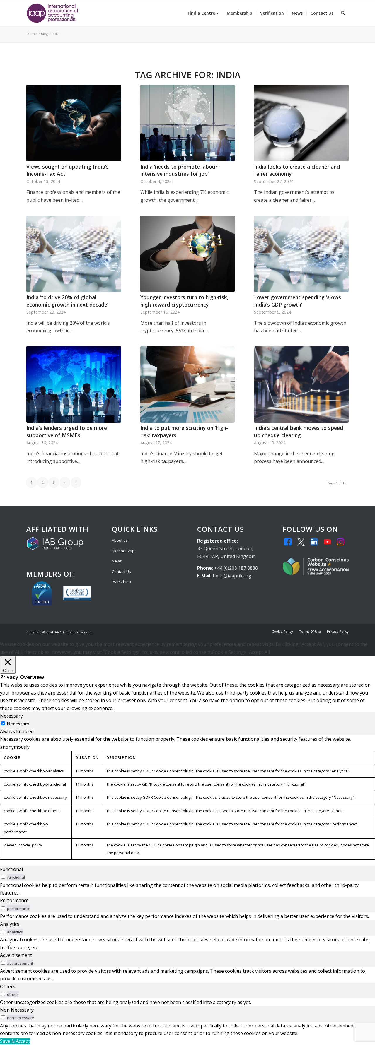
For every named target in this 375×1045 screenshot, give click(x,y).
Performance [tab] (14, 900)
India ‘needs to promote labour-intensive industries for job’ (179, 170)
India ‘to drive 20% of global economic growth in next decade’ (67, 301)
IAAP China (121, 581)
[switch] (3, 877)
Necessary (18, 723)
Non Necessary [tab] (17, 1010)
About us (120, 540)
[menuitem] (203, 13)
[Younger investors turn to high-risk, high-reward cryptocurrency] (187, 254)
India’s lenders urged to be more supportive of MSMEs (66, 431)
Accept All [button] (259, 652)
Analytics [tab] (9, 924)
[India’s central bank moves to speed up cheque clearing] (301, 384)
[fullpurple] (52, 13)
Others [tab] (7, 986)
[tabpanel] (187, 797)
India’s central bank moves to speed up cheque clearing (298, 431)
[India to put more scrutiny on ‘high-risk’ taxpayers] (187, 384)
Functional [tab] (11, 869)
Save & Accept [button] (15, 1041)
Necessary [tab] (11, 716)
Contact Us (121, 571)
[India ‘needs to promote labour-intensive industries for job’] (187, 123)
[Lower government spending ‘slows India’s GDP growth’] (301, 254)
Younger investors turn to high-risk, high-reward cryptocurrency (184, 301)
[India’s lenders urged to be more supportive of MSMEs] (73, 384)
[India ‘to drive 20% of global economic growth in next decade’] (73, 254)
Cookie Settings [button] (229, 652)
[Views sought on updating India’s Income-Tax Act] (73, 123)
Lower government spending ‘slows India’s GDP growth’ (297, 301)
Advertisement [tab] (16, 955)
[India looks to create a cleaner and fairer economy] (301, 123)
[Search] (343, 13)
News (117, 561)
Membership (123, 550)
